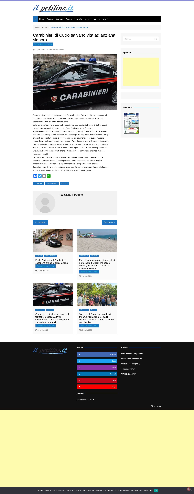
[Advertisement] (141, 72)
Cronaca (59, 19)
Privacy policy (156, 406)
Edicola (97, 19)
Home (41, 19)
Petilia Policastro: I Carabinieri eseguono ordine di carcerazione (51, 261)
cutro (65, 183)
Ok (156, 490)
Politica (69, 19)
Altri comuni (53, 50)
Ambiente (78, 19)
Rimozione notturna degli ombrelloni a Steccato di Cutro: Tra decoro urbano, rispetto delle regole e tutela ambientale (97, 264)
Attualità (50, 19)
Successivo (108, 222)
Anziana (40, 183)
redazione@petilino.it (85, 400)
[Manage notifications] (189, 489)
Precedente (41, 222)
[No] (191, 491)
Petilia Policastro (50, 256)
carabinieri (53, 183)
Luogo (87, 19)
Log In (105, 19)
